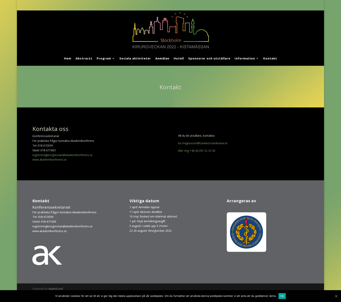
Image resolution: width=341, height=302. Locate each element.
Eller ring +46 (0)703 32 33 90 (196, 150)
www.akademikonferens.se (49, 159)
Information (245, 58)
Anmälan (162, 58)
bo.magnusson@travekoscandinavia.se (203, 143)
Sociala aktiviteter (135, 58)
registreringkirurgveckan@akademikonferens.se (62, 155)
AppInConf (55, 289)
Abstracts (84, 58)
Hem (67, 58)
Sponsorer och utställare (209, 58)
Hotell (179, 58)
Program (104, 58)
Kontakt (270, 58)
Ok (282, 295)
